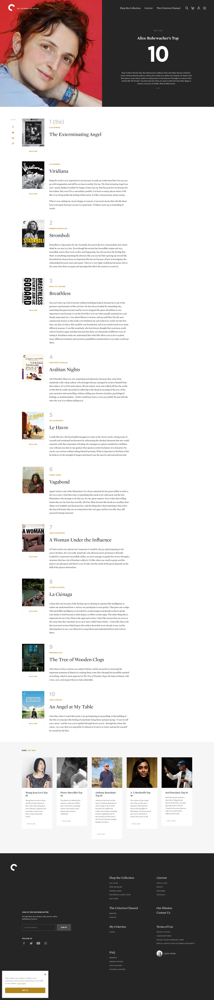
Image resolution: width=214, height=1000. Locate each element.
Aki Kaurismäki (56, 421)
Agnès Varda (55, 475)
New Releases (115, 887)
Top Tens (32, 750)
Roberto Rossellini (58, 228)
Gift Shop (113, 899)
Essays (160, 887)
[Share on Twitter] (13, 132)
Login (112, 932)
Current (149, 8)
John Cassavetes (57, 533)
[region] (25, 984)
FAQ (112, 952)
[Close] (45, 974)
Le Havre (58, 427)
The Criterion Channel (168, 8)
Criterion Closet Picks (120, 895)
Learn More (21, 983)
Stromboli (59, 235)
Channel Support (117, 969)
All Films (113, 883)
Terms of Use (165, 927)
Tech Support (115, 965)
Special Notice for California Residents (176, 943)
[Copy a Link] (13, 144)
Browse (113, 913)
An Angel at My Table (71, 707)
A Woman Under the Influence (80, 540)
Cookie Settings (164, 936)
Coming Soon (115, 891)
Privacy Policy (164, 932)
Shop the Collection (130, 8)
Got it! (25, 990)
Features (161, 891)
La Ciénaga (60, 594)
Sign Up (112, 917)
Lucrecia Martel (57, 587)
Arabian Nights (64, 369)
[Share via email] (13, 138)
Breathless (60, 293)
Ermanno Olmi (55, 653)
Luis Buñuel (54, 127)
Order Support (116, 962)
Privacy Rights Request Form (170, 940)
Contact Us (163, 912)
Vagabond (59, 482)
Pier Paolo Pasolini (58, 363)
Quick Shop (33, 151)
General (113, 958)
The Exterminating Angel (75, 134)
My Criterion (117, 927)
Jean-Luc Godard (57, 286)
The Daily (161, 895)
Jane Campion (55, 700)
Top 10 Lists (162, 883)
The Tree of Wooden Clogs (76, 659)
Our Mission (164, 908)
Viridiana (58, 171)
